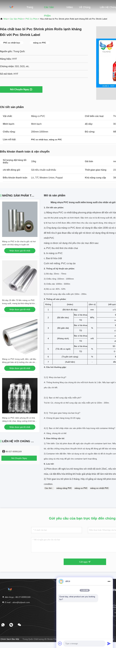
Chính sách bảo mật (10, 639)
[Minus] (109, 581)
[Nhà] (11, 7)
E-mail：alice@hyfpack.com (17, 602)
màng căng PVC (64, 488)
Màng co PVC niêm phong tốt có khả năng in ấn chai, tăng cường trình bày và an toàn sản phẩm (19, 421)
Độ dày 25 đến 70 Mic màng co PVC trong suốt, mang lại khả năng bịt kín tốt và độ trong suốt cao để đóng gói (18, 303)
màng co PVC (81, 488)
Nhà (5, 19)
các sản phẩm (16, 19)
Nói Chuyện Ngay (19, 89)
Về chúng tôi (84, 8)
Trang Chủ (30, 8)
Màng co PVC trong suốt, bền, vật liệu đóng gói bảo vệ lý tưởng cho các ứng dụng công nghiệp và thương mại (19, 362)
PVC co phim (31, 19)
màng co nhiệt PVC (99, 488)
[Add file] (60, 643)
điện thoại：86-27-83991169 (17, 597)
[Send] (109, 643)
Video (69, 7)
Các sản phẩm (49, 8)
